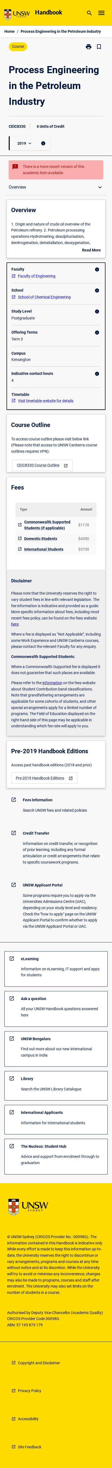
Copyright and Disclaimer (39, 1363)
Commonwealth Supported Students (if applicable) (47, 525)
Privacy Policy (29, 1391)
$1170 (83, 525)
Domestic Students (40, 538)
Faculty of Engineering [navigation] (36, 276)
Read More (91, 250)
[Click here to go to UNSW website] (17, 15)
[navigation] (42, 465)
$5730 (83, 549)
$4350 (83, 538)
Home (9, 31)
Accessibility (28, 1419)
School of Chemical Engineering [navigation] (44, 297)
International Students (43, 549)
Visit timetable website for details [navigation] (45, 401)
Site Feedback (29, 1447)
